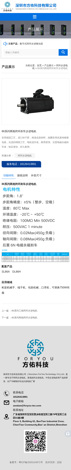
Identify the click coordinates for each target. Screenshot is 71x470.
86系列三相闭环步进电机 (24, 310)
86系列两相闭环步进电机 (24, 317)
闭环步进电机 (25, 155)
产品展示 (48, 65)
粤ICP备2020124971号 (31, 462)
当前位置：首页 (33, 65)
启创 (59, 462)
